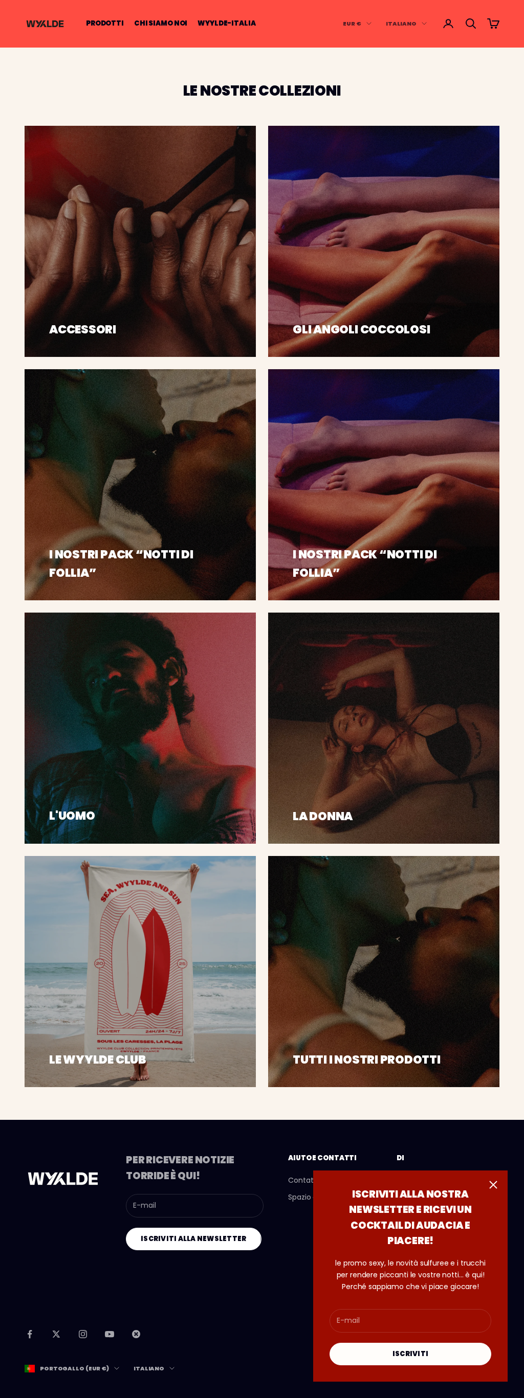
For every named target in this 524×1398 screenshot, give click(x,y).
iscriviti (410, 1354)
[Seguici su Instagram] (83, 1334)
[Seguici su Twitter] (56, 1334)
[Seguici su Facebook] (30, 1334)
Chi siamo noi (160, 23)
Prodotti (105, 23)
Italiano (401, 23)
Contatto (304, 1180)
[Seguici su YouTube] (109, 1334)
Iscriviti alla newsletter (194, 1239)
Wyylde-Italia (226, 23)
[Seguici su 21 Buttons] (136, 1334)
